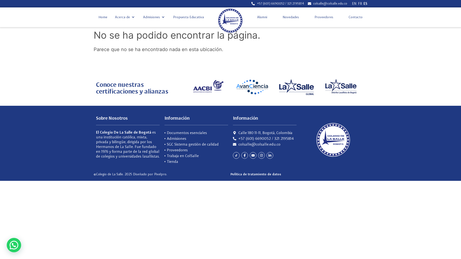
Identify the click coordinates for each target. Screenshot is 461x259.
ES (365, 3)
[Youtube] (253, 155)
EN (354, 3)
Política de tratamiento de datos (255, 174)
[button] (125, 17)
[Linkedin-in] (270, 155)
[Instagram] (261, 155)
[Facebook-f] (244, 155)
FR (360, 3)
